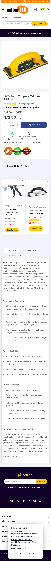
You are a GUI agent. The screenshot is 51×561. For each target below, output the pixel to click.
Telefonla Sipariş (29, 137)
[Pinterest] (23, 500)
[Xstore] (18, 9)
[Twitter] (18, 501)
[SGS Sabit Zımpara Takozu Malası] (25, 65)
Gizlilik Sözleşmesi (20, 542)
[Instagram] (29, 500)
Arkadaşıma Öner (37, 142)
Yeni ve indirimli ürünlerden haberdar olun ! (25, 487)
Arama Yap (41, 24)
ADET (12, 125)
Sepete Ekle (12, 230)
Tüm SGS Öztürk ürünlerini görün (21, 107)
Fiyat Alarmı (9, 142)
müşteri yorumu (26, 104)
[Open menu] (3, 9)
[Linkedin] (40, 501)
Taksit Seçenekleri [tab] (29, 250)
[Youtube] (34, 500)
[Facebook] (11, 500)
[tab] (11, 250)
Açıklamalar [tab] (11, 250)
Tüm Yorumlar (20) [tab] (14, 256)
